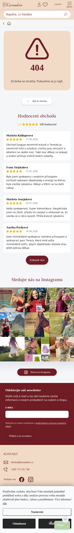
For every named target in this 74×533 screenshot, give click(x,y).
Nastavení (37, 511)
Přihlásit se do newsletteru (20, 436)
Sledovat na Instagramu (40, 372)
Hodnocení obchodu (37, 116)
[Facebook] (21, 479)
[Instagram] (30, 479)
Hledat (66, 14)
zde (5, 503)
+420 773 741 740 (20, 469)
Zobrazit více (37, 260)
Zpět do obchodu (39, 101)
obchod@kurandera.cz (22, 462)
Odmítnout (19, 523)
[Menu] (69, 4)
